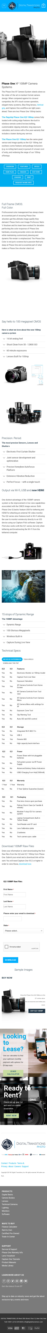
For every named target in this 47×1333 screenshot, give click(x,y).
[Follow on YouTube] (26, 1281)
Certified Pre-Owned (10, 1233)
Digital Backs (7, 1194)
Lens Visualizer (8, 1256)
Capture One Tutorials (11, 1259)
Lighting (5, 1208)
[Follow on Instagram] (8, 1281)
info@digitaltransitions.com (33, 1322)
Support (25, 1166)
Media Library (7, 1265)
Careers (17, 1166)
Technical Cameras (10, 1204)
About (10, 1166)
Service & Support (9, 1249)
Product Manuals (9, 1262)
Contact (4, 1163)
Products (13, 1163)
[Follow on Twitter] (13, 1281)
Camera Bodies (8, 1198)
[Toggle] (4, 339)
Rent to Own (7, 1230)
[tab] (12, 659)
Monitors (5, 1211)
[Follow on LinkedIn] (21, 1281)
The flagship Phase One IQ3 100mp (18, 117)
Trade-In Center (8, 1237)
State (5, 925)
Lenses (5, 1201)
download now (25, 864)
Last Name (7, 901)
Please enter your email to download (18, 913)
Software (6, 1214)
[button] (4, 6)
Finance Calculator (9, 1227)
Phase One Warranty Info (12, 1252)
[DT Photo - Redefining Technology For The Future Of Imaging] (24, 6)
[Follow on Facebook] (4, 1281)
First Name (8, 889)
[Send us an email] (17, 1281)
